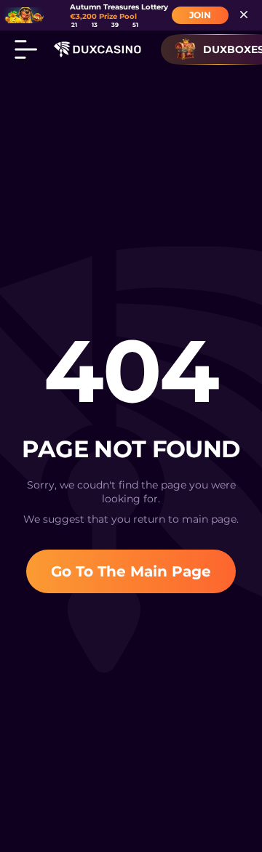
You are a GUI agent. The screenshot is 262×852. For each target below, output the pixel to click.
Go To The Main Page (131, 571)
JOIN (200, 14)
